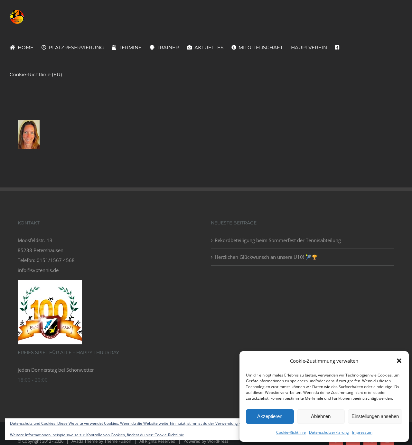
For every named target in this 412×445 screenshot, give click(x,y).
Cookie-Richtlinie (291, 432)
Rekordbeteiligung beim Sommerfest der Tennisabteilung (278, 240)
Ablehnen (321, 416)
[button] (399, 361)
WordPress (217, 441)
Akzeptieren (269, 416)
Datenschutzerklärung (329, 432)
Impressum (362, 432)
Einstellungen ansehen (375, 416)
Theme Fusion (117, 441)
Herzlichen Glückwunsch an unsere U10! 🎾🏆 (266, 257)
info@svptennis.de (38, 270)
